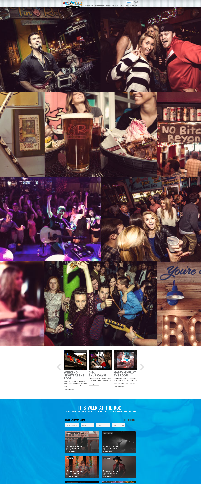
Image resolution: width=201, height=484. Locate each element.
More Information (69, 389)
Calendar (89, 5)
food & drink (100, 5)
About (128, 5)
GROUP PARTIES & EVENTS (115, 5)
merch (134, 5)
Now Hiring (129, 2)
